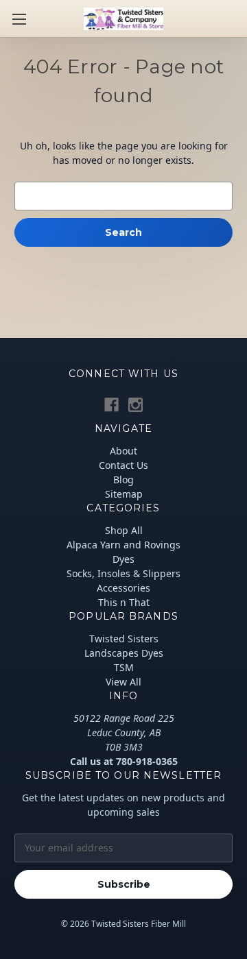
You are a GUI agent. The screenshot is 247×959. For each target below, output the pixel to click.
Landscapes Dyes (123, 652)
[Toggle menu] (19, 19)
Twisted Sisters (123, 638)
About (123, 450)
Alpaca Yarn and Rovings (123, 544)
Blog (123, 479)
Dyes (123, 559)
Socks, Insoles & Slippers (123, 573)
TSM (124, 667)
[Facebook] (111, 405)
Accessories (123, 587)
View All (123, 681)
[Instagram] (135, 405)
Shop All (124, 530)
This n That (124, 602)
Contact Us (123, 465)
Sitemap (124, 493)
